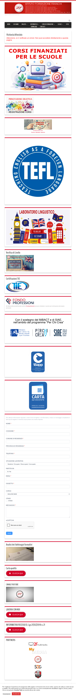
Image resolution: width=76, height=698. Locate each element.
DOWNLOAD (34, 27)
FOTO (67, 24)
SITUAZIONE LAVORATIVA (14, 461)
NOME (8, 423)
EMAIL (8, 476)
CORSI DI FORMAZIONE (47, 24)
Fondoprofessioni (30, 306)
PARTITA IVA (10, 468)
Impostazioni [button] (6, 694)
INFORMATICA (33, 24)
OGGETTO (10, 483)
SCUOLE (60, 24)
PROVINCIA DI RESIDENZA (15, 446)
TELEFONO (10, 453)
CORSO (8, 491)
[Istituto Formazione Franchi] (38, 8)
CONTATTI (42, 27)
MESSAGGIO (11, 505)
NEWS (8, 24)
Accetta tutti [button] (16, 693)
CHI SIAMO (16, 24)
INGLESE (24, 24)
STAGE (8, 498)
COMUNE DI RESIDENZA (14, 438)
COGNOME (10, 431)
